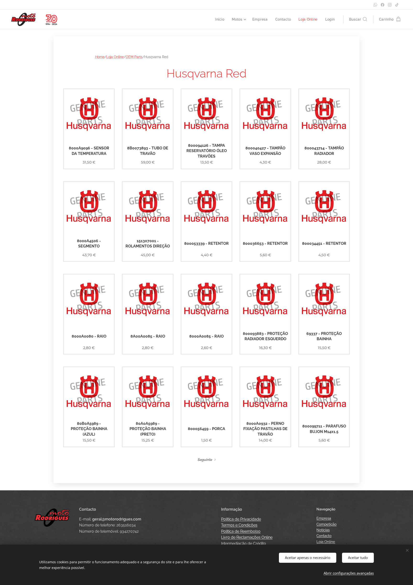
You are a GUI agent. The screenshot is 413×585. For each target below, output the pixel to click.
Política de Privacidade (241, 519)
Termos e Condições (239, 525)
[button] (358, 19)
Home (99, 57)
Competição (326, 524)
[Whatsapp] (375, 5)
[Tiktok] (397, 5)
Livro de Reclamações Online (246, 537)
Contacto (323, 536)
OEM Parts (134, 57)
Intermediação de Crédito (243, 543)
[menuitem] (221, 19)
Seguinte (205, 460)
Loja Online (115, 57)
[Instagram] (390, 5)
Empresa (323, 518)
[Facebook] (383, 5)
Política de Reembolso (241, 531)
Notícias (323, 530)
